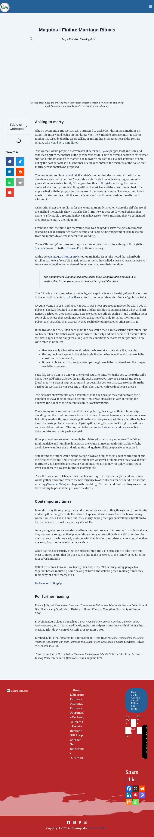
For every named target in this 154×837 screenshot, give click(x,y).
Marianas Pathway (76, 706)
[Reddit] (142, 789)
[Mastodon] (142, 795)
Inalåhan (74, 297)
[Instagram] (74, 822)
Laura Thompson (65, 256)
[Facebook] (129, 789)
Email (139, 720)
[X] (136, 789)
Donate (77, 726)
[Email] (85, 822)
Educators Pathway (77, 697)
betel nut (94, 151)
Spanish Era (42, 248)
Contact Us (75, 742)
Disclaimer (77, 751)
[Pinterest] (136, 795)
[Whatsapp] (136, 802)
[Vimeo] (80, 822)
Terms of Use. (98, 828)
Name (127, 720)
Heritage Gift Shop (76, 733)
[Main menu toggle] (150, 6)
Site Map (77, 758)
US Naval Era (73, 248)
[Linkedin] (129, 795)
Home (77, 690)
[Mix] (129, 802)
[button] (26, 127)
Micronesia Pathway (77, 715)
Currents (77, 722)
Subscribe (146, 742)
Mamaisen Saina (56, 484)
